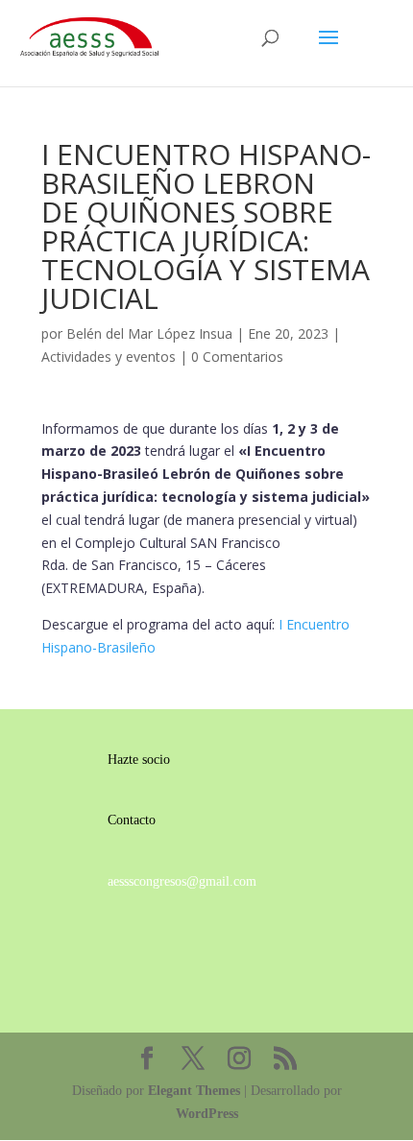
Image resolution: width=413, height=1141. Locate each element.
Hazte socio (139, 759)
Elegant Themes (194, 1090)
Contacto (132, 820)
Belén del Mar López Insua (149, 333)
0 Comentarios (237, 356)
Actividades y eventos (108, 356)
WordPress (207, 1113)
